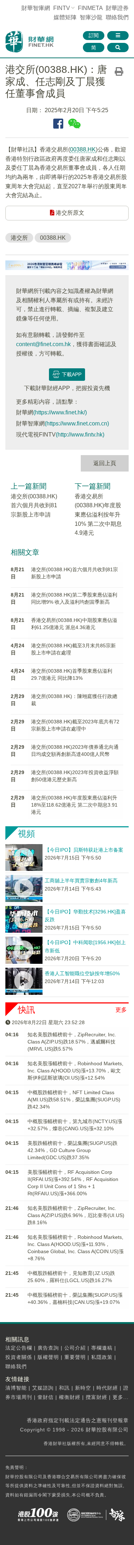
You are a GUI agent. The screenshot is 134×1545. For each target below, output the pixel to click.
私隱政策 (102, 1357)
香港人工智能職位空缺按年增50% (82, 973)
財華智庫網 (35, 8)
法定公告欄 (18, 1348)
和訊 (64, 1388)
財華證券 (117, 8)
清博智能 (16, 1388)
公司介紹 (75, 1348)
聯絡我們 (117, 17)
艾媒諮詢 (43, 1388)
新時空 (83, 1388)
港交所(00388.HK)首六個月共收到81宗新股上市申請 (34, 505)
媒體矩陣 (65, 17)
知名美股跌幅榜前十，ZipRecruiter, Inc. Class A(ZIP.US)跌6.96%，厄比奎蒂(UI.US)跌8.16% (76, 1215)
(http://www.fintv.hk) (80, 435)
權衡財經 (69, 1397)
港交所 (19, 238)
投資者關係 (18, 1357)
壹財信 (46, 1397)
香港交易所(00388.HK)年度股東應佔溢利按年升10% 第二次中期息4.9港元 (98, 514)
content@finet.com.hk (43, 344)
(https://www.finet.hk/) (60, 412)
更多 (121, 1010)
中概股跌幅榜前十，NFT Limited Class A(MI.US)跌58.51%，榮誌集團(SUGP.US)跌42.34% (74, 1100)
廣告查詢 (48, 1348)
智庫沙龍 (91, 17)
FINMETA (90, 8)
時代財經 (107, 1388)
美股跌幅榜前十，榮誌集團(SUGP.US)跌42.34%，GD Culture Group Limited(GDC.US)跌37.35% (73, 1150)
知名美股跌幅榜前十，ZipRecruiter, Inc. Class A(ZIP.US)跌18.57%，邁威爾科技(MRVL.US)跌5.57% (72, 1042)
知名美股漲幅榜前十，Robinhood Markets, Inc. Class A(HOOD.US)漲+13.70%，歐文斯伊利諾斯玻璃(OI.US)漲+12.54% (75, 1071)
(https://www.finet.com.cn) (77, 423)
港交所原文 (69, 213)
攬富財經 (96, 1397)
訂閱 (94, 35)
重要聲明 (75, 1357)
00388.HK (83, 149)
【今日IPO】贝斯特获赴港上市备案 (84, 850)
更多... (121, 1397)
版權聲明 (48, 1357)
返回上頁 (104, 463)
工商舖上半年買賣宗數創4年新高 (81, 880)
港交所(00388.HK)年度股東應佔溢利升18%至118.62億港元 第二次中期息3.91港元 (74, 805)
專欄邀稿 (102, 1348)
